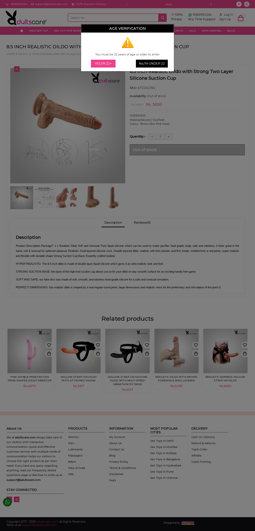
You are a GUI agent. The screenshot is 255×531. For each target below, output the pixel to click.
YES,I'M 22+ (103, 63)
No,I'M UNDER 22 (152, 63)
